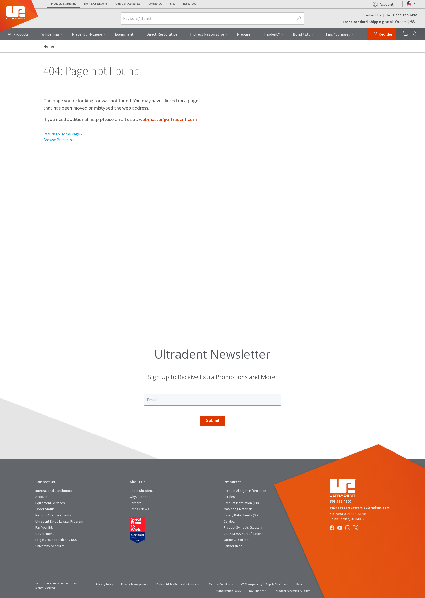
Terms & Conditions (221, 584)
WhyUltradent (140, 496)
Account (41, 496)
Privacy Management (134, 584)
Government (44, 533)
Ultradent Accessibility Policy (292, 591)
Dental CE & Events (95, 3)
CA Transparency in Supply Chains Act (264, 584)
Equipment (124, 34)
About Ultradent (141, 490)
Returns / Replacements (53, 515)
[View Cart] (405, 34)
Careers (135, 503)
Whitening (50, 34)
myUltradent (257, 591)
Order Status (45, 509)
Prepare (243, 34)
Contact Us (155, 3)
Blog (172, 3)
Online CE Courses (237, 540)
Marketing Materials (238, 509)
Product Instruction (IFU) (241, 503)
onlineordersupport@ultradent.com (360, 507)
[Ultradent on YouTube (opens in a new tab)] (340, 528)
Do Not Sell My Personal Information (178, 584)
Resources (189, 3)
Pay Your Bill (44, 527)
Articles (229, 496)
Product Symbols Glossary (243, 527)
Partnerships (233, 546)
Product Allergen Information (245, 490)
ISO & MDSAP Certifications (243, 533)
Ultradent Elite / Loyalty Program (59, 521)
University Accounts (50, 546)
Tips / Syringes (337, 34)
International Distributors (53, 490)
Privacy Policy (104, 584)
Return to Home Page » (62, 133)
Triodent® (271, 34)
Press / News (139, 509)
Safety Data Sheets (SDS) (242, 515)
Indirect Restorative (207, 34)
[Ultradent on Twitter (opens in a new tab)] (356, 528)
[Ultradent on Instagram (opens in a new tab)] (348, 528)
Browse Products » (58, 139)
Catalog (229, 521)
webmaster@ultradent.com (168, 119)
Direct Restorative (161, 34)
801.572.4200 (340, 501)
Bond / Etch (303, 34)
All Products (18, 34)
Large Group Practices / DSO (56, 540)
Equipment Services (50, 503)
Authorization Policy (228, 591)
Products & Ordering (63, 3)
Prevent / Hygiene (87, 34)
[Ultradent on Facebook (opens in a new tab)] (332, 528)
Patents (301, 584)
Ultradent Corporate (127, 3)
